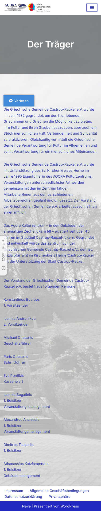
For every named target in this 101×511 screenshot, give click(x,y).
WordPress (69, 506)
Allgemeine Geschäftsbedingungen (59, 490)
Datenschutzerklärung (23, 496)
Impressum (13, 490)
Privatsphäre (59, 496)
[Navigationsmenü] (91, 8)
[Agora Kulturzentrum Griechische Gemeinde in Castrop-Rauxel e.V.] (27, 7)
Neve (26, 506)
